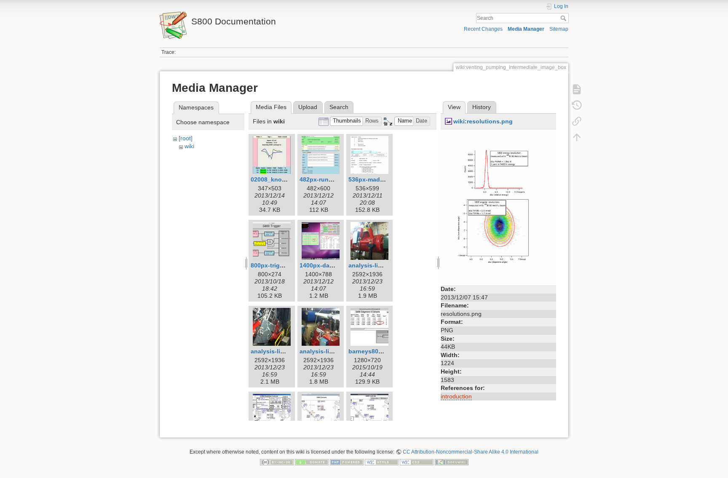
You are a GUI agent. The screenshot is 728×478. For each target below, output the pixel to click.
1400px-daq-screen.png (334, 265)
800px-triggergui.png (281, 265)
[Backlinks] (576, 121)
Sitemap (558, 29)
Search (564, 18)
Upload (307, 107)
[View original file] (498, 208)
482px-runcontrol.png (331, 179)
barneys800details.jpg (380, 351)
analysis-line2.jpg (276, 351)
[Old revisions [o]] (576, 105)
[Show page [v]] (576, 89)
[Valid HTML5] (382, 462)
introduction (456, 396)
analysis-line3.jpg (325, 351)
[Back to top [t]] (576, 137)
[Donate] (312, 462)
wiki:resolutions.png (483, 121)
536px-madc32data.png (382, 179)
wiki (189, 146)
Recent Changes (483, 29)
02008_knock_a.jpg (278, 179)
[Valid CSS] (417, 462)
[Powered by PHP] (347, 462)
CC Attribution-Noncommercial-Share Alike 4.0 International (470, 452)
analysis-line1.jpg (373, 265)
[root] (186, 138)
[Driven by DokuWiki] (451, 462)
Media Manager (526, 29)
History (481, 107)
